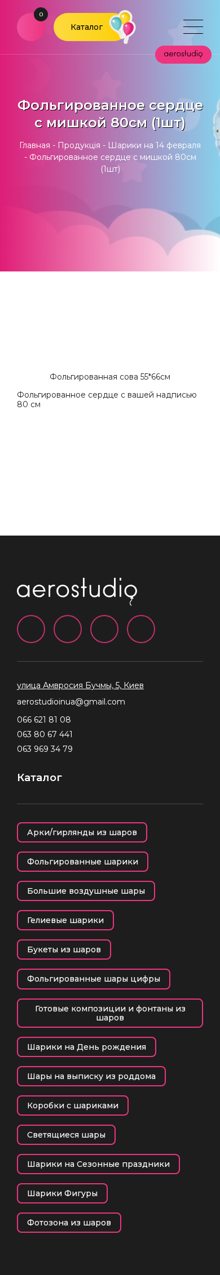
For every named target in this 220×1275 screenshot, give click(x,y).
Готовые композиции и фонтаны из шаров (110, 1013)
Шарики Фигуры (62, 1193)
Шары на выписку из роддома (91, 1076)
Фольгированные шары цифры (93, 979)
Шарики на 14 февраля (154, 145)
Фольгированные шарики (82, 862)
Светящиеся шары (66, 1135)
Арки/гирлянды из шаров (82, 832)
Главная (34, 145)
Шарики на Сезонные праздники (98, 1164)
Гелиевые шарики (65, 920)
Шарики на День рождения (86, 1047)
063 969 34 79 (45, 749)
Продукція (79, 145)
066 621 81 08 (44, 719)
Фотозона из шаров (69, 1223)
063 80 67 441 (45, 734)
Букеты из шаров (64, 949)
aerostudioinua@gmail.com (71, 702)
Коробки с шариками (72, 1105)
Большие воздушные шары (86, 891)
